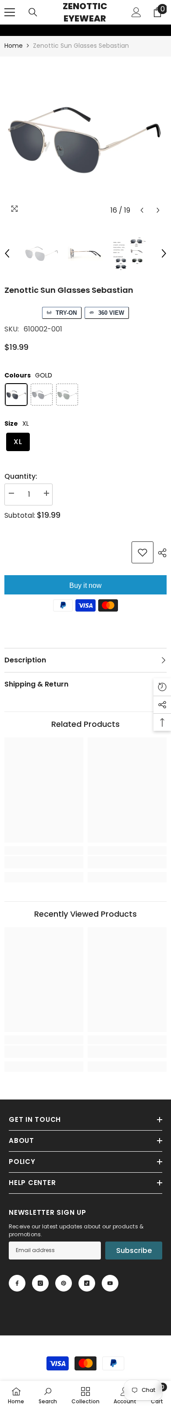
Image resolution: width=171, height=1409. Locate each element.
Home (13, 45)
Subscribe (134, 1250)
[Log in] (136, 12)
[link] (5, 30)
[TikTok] (86, 1283)
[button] (142, 210)
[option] (85, 138)
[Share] (160, 552)
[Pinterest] (63, 1283)
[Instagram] (40, 1283)
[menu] (9, 12)
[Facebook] (17, 1283)
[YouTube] (110, 1283)
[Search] (33, 12)
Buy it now (85, 585)
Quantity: (20, 476)
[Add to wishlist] (142, 552)
